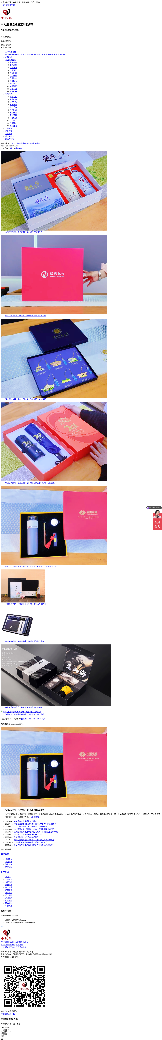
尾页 (43, 719)
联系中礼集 (9, 139)
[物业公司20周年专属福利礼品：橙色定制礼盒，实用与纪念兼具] (54, 481)
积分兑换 (13, 107)
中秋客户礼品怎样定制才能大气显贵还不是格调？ (24, 707)
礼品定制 (15, 143)
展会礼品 (13, 102)
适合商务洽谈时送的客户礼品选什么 (28, 834)
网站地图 (11, 5)
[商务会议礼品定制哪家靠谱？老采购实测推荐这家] (17, 639)
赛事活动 (13, 126)
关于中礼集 (9, 136)
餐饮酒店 (13, 84)
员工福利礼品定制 (33, 143)
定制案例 (8, 128)
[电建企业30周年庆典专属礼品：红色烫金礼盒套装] (54, 806)
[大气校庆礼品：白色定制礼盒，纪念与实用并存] (54, 230)
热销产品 (11, 945)
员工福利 (13, 115)
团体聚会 (13, 123)
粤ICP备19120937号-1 (9, 961)
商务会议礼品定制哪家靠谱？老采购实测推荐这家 (24, 641)
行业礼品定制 (10, 60)
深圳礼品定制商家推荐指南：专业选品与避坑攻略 (24, 714)
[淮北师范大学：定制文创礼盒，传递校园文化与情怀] (54, 397)
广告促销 (13, 110)
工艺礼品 (13, 91)
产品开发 (13, 113)
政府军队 (13, 70)
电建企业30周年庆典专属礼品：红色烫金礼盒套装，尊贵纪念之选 (30, 566)
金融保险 (13, 62)
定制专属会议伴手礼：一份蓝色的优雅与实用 (31, 827)
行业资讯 (8, 862)
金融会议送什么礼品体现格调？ (26, 837)
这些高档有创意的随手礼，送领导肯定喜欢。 (31, 842)
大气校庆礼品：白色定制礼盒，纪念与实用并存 (23, 232)
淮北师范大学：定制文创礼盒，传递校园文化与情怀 (25, 399)
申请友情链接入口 (8, 1014)
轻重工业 (13, 89)
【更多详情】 (35, 817)
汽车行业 (13, 68)
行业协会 (13, 78)
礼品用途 (8, 94)
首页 (12, 148)
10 (38, 719)
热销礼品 (8, 57)
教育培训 (13, 73)
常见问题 (8, 867)
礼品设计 (8, 134)
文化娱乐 (13, 81)
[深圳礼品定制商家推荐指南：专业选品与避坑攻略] (21, 712)
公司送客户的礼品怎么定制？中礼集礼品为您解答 (33, 845)
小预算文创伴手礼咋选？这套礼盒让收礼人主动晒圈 (25, 604)
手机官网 (4, 5)
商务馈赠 (13, 105)
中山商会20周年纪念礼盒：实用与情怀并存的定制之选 (35, 824)
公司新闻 (8, 859)
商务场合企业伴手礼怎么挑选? (26, 821)
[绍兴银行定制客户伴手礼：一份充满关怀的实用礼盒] (54, 313)
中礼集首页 (11, 52)
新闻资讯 (5, 854)
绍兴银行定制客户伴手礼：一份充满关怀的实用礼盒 (25, 316)
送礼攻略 (8, 131)
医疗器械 (13, 76)
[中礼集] (6, 19)
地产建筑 (13, 65)
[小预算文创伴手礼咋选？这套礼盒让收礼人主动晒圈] (23, 602)
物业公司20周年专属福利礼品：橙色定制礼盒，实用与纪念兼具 (30, 483)
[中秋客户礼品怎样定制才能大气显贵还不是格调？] (56, 705)
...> (40, 719)
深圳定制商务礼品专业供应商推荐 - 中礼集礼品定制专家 (36, 832)
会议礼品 (13, 99)
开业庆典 (13, 118)
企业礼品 (22, 143)
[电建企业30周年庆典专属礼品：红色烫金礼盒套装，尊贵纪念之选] (54, 564)
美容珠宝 (13, 86)
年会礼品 (13, 97)
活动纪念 (13, 120)
